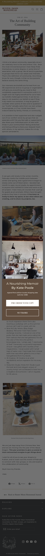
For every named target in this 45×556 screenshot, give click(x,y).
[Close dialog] (41, 237)
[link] (22, 257)
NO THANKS (22, 313)
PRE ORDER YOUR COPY (22, 303)
